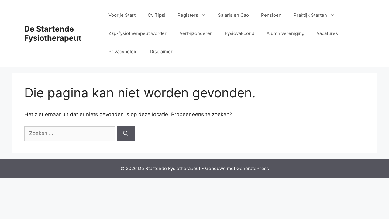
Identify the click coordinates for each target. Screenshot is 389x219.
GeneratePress (252, 168)
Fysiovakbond (239, 33)
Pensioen (271, 15)
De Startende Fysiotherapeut (52, 33)
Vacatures (327, 33)
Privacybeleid (123, 51)
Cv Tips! (156, 15)
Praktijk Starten (310, 15)
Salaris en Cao (233, 15)
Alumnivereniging (286, 33)
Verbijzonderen (196, 33)
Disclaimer (161, 51)
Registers (187, 15)
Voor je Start (122, 15)
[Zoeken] (126, 133)
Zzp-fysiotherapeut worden (137, 33)
